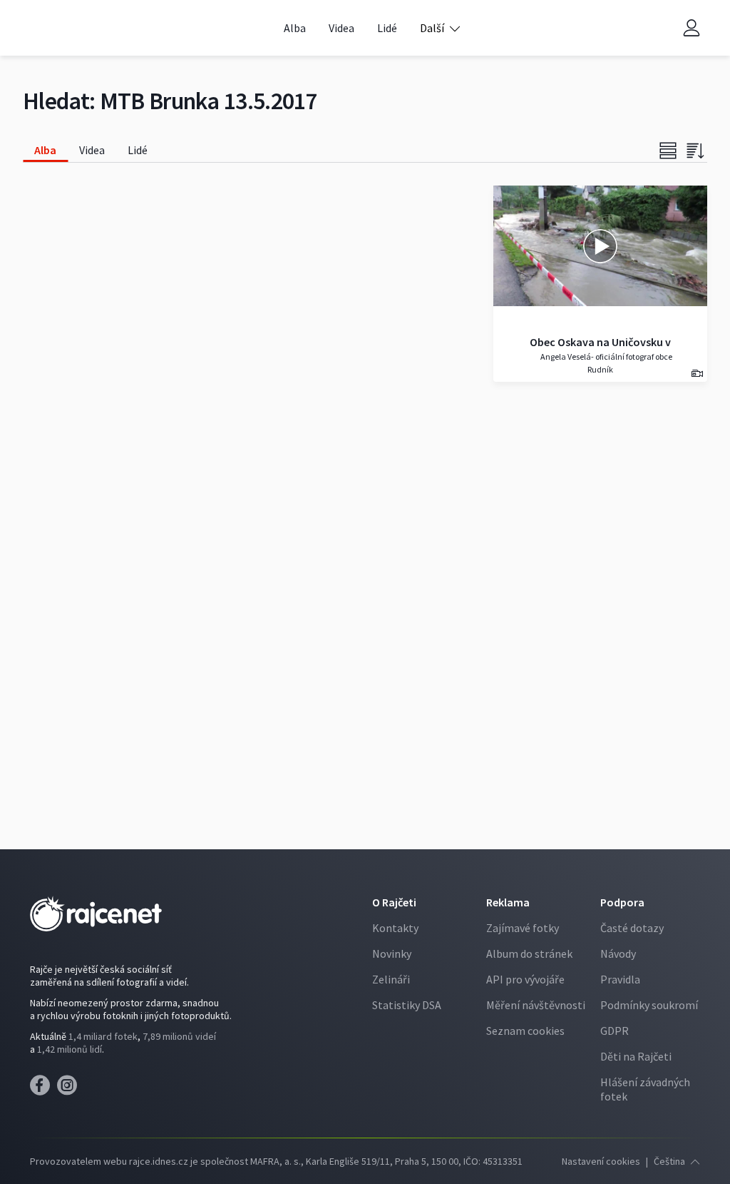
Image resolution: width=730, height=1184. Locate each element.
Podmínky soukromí (649, 1005)
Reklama (508, 902)
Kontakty (395, 928)
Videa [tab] (92, 150)
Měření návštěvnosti (535, 1005)
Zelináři (391, 979)
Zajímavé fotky (522, 928)
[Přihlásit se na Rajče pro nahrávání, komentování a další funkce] (691, 28)
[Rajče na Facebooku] (43, 1089)
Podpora (622, 902)
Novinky (391, 953)
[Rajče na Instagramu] (69, 1089)
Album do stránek (529, 953)
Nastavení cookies (601, 1161)
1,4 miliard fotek (103, 1036)
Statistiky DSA (406, 1005)
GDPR (614, 1030)
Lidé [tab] (138, 150)
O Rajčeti (394, 902)
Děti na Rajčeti (636, 1056)
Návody (618, 953)
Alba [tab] (45, 150)
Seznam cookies (525, 1030)
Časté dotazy (632, 928)
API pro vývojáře (525, 979)
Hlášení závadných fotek (645, 1089)
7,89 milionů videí (179, 1036)
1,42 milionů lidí (69, 1049)
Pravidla (620, 979)
